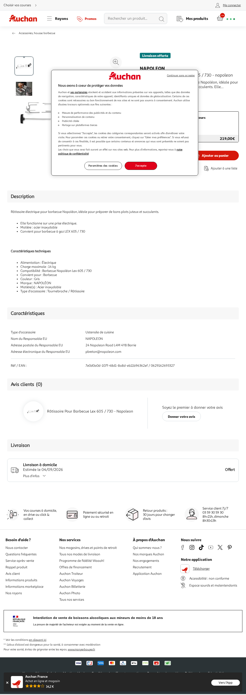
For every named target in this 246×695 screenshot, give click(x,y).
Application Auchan (147, 574)
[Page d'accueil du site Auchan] (24, 18)
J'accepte (140, 165)
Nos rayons (14, 593)
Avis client (13, 574)
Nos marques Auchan (148, 554)
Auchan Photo (69, 593)
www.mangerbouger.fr (81, 649)
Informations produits (21, 580)
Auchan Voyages (71, 580)
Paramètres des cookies (103, 165)
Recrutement (142, 567)
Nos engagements (146, 561)
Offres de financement (75, 567)
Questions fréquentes (21, 554)
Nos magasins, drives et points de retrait (88, 548)
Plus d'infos (31, 476)
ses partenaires (78, 92)
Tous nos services (71, 600)
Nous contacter (17, 548)
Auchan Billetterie (72, 587)
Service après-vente (20, 561)
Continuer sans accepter (181, 75)
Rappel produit (16, 567)
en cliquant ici (37, 640)
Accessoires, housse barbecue (37, 33)
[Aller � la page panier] (226, 18)
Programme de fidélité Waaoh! (81, 561)
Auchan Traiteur (71, 574)
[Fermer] (7, 683)
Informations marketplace (24, 587)
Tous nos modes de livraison (79, 554)
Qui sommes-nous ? (147, 548)
